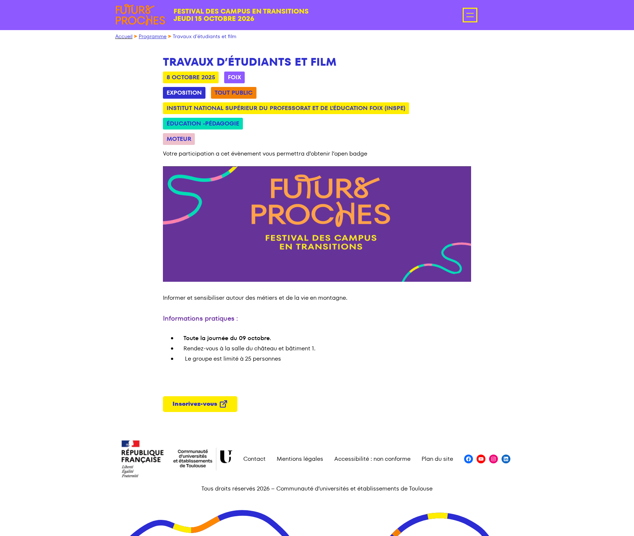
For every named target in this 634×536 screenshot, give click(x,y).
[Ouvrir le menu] (470, 15)
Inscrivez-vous (194, 404)
